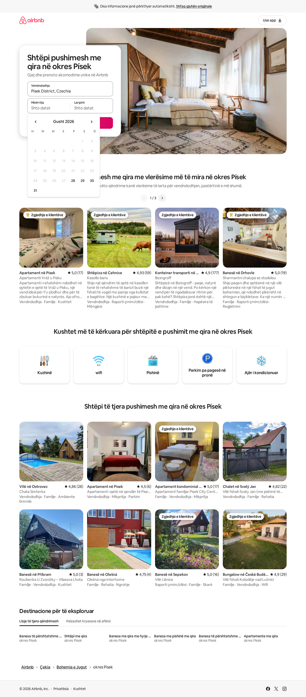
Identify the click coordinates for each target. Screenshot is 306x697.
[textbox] (48, 108)
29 (82, 180)
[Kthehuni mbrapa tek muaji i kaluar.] (35, 121)
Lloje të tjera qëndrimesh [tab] (39, 621)
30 (92, 180)
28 (73, 180)
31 (35, 190)
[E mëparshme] (144, 198)
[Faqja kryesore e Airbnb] (31, 20)
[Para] (162, 198)
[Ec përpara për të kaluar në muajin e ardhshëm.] (91, 121)
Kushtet (79, 689)
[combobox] (70, 91)
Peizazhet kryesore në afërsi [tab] (88, 621)
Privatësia (61, 689)
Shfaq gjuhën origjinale (194, 6)
